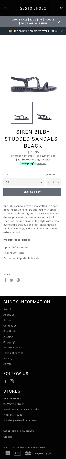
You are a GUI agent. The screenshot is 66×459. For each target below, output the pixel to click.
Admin (7, 363)
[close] (62, 31)
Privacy (7, 358)
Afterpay (8, 336)
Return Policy (11, 347)
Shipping (9, 342)
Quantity (50, 174)
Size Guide (9, 331)
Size (5, 174)
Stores (7, 320)
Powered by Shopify (35, 447)
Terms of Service (13, 353)
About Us (9, 314)
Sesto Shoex (18, 447)
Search (7, 309)
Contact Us (10, 325)
